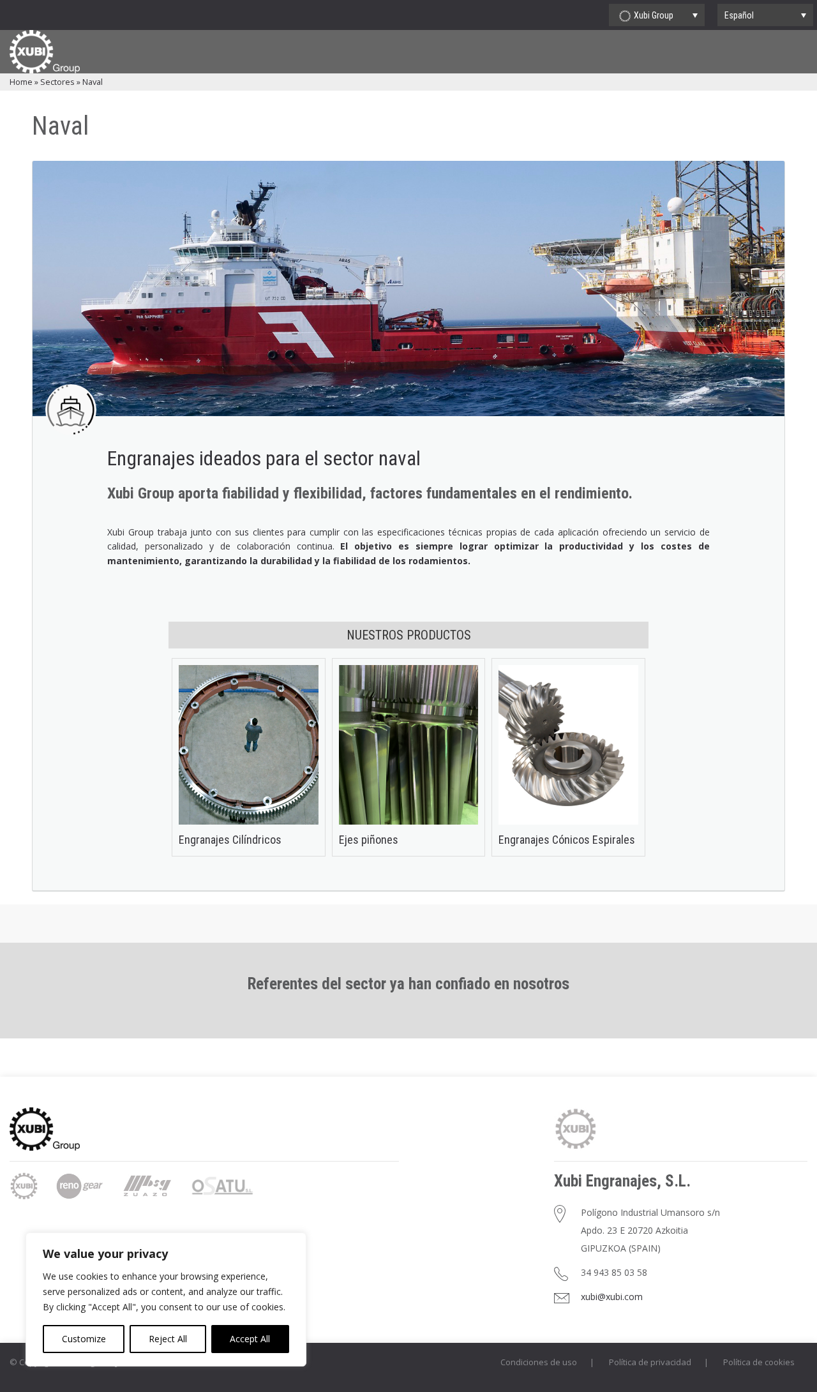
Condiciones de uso (538, 1362)
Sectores (57, 81)
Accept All (250, 1339)
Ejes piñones (368, 839)
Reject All (168, 1339)
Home (21, 81)
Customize (84, 1339)
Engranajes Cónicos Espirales (566, 839)
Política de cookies (759, 1362)
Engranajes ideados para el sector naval (264, 458)
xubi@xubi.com (612, 1297)
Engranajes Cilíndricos (230, 839)
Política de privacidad (650, 1362)
